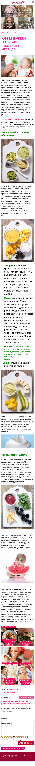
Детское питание (12, 689)
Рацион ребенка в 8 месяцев (13, 120)
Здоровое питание (9, 692)
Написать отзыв (26, 697)
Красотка (5, 32)
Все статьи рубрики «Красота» (13, 748)
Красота (13, 32)
